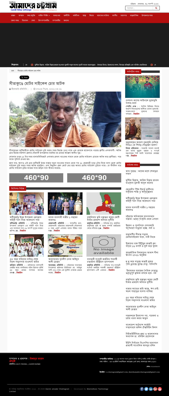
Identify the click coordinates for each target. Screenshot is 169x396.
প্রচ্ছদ (13, 15)
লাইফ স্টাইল (43, 15)
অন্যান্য (66, 20)
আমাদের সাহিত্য (103, 15)
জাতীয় (114, 15)
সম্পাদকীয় (56, 20)
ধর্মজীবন (76, 15)
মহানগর (124, 15)
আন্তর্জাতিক (134, 15)
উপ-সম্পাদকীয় (43, 20)
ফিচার (91, 15)
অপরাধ (21, 15)
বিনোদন (25, 20)
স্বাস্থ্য (84, 15)
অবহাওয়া (56, 15)
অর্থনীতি (66, 15)
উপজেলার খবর (147, 15)
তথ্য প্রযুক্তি (31, 15)
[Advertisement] (84, 42)
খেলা (33, 20)
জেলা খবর (15, 20)
